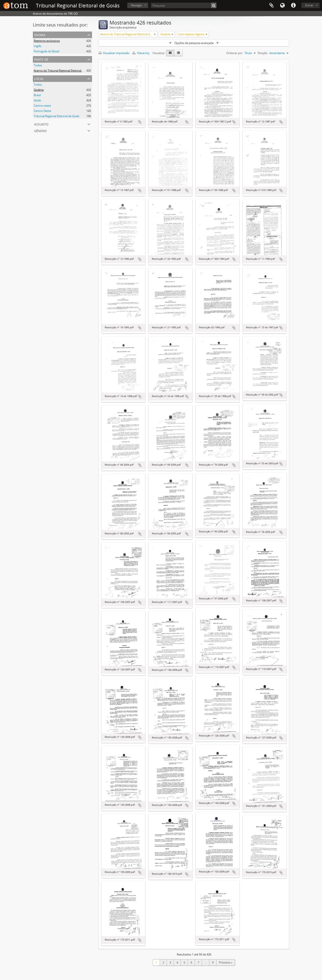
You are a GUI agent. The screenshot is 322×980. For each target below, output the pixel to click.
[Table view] (178, 53)
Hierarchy (143, 53)
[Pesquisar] (213, 5)
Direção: (263, 53)
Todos (38, 65)
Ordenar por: (234, 53)
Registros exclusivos (47, 41)
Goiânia (39, 90)
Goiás (37, 100)
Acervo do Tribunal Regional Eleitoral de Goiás (63, 70)
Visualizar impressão (115, 53)
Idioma (282, 5)
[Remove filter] (155, 34)
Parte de (41, 59)
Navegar (136, 5)
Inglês (37, 46)
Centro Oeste (42, 111)
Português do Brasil (46, 51)
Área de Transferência (271, 5)
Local (39, 78)
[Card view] (170, 53)
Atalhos (293, 5)
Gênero (40, 130)
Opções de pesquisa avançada (194, 43)
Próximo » (225, 962)
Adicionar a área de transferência (140, 122)
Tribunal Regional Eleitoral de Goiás (56, 116)
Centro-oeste (42, 106)
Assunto (41, 124)
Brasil (37, 95)
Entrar (309, 5)
